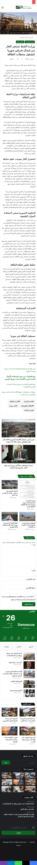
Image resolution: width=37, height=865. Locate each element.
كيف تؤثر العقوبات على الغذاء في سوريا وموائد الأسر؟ (28, 740)
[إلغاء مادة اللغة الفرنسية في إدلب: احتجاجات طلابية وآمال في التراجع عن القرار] (29, 674)
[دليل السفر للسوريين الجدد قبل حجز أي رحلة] (18, 789)
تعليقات (6, 647)
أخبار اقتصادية (23, 37)
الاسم (33, 570)
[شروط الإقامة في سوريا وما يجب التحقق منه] (30, 789)
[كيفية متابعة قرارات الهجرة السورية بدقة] (30, 775)
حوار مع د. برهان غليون (15, 662)
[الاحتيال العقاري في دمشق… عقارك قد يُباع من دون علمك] (10, 484)
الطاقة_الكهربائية (27, 406)
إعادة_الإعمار (28, 401)
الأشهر (31, 647)
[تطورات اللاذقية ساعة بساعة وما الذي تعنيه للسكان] (9, 731)
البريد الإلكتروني (30, 579)
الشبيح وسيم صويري (16, 690)
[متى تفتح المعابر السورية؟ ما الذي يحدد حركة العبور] (27, 712)
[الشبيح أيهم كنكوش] (29, 684)
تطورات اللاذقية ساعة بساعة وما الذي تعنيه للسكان (11, 740)
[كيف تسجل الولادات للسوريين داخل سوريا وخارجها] (7, 782)
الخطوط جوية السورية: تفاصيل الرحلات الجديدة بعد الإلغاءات (28, 525)
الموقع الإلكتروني (30, 588)
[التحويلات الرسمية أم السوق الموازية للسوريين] (9, 712)
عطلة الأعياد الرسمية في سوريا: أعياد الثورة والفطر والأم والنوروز (10, 525)
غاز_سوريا (12, 406)
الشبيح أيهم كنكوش (16, 681)
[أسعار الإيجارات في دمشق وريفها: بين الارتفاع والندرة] (29, 656)
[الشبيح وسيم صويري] (29, 693)
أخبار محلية (20, 42)
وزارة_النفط (28, 410)
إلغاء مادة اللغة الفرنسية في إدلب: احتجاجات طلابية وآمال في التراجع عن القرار (12, 674)
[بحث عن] (34, 8)
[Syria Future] (23, 7)
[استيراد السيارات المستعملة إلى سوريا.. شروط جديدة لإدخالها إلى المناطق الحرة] (27, 489)
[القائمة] (3, 8)
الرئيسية (31, 37)
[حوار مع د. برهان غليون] (29, 665)
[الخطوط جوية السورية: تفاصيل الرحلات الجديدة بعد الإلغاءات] (27, 516)
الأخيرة (19, 647)
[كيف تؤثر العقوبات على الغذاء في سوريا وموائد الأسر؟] (27, 731)
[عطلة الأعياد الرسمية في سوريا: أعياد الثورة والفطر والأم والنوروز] (10, 516)
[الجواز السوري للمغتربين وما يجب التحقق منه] (7, 789)
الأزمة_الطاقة (14, 401)
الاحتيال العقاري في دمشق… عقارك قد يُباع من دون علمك (10, 493)
